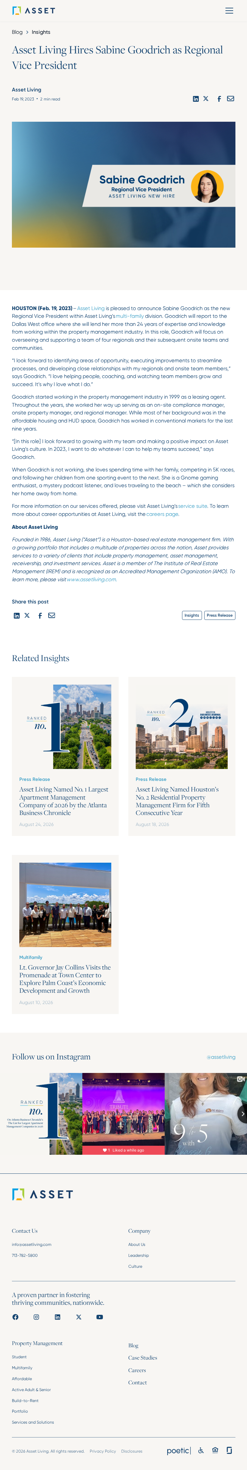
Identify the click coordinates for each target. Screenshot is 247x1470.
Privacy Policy (103, 1451)
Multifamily (22, 1367)
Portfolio (20, 1411)
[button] (228, 10)
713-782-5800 (25, 1255)
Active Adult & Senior (31, 1389)
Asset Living (91, 308)
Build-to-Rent (25, 1400)
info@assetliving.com (31, 1244)
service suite (192, 506)
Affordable (22, 1378)
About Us (136, 1244)
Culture (135, 1266)
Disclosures (131, 1451)
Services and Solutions (33, 1422)
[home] (43, 10)
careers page (162, 514)
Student (19, 1356)
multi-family (130, 316)
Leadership (138, 1255)
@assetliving (221, 1057)
